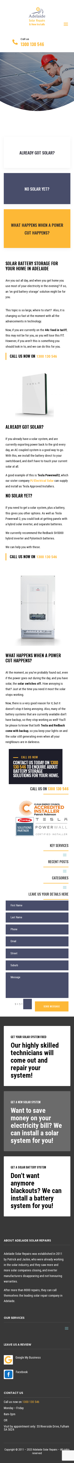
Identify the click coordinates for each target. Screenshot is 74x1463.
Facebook (22, 1372)
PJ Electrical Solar (42, 480)
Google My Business (28, 1357)
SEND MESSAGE (52, 1006)
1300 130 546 (32, 44)
